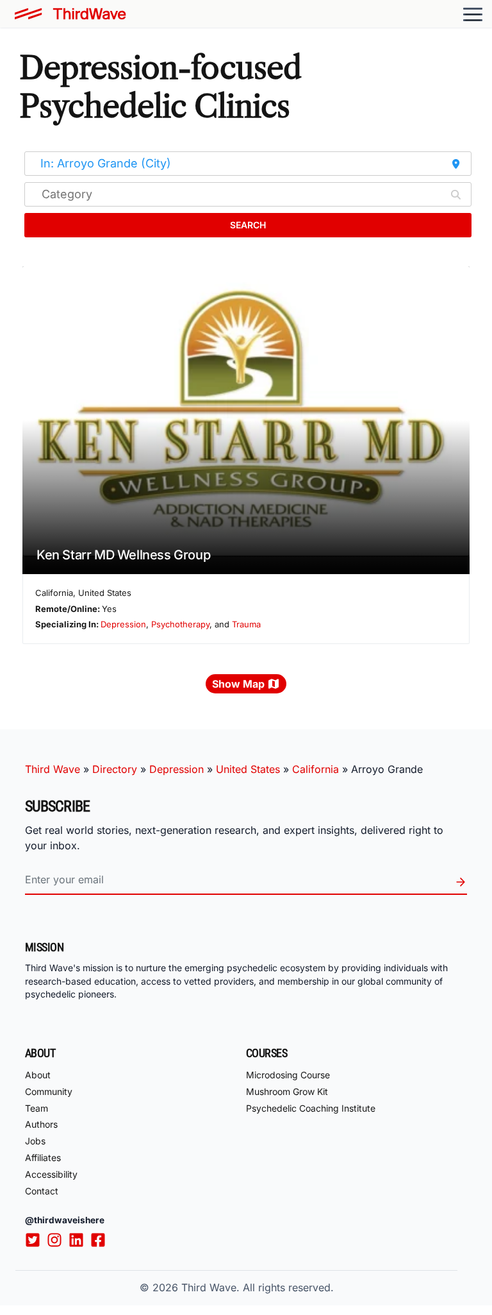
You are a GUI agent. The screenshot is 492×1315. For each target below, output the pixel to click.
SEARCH (248, 224)
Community (48, 1091)
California (315, 769)
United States (248, 769)
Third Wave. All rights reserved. (257, 1287)
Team (36, 1108)
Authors (41, 1124)
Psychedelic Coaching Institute (310, 1108)
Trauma (246, 624)
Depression (123, 624)
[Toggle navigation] (472, 14)
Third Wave (52, 769)
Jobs (35, 1140)
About (38, 1074)
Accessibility (51, 1174)
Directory (114, 769)
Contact (41, 1190)
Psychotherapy (180, 624)
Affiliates (43, 1157)
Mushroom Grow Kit (287, 1091)
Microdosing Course (288, 1074)
